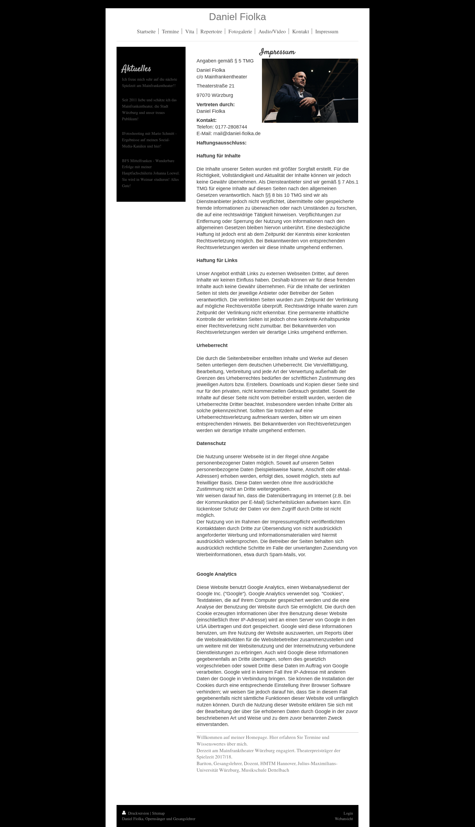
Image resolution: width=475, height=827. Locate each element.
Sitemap (158, 813)
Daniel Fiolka (237, 16)
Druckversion (138, 813)
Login (348, 813)
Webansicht (344, 818)
